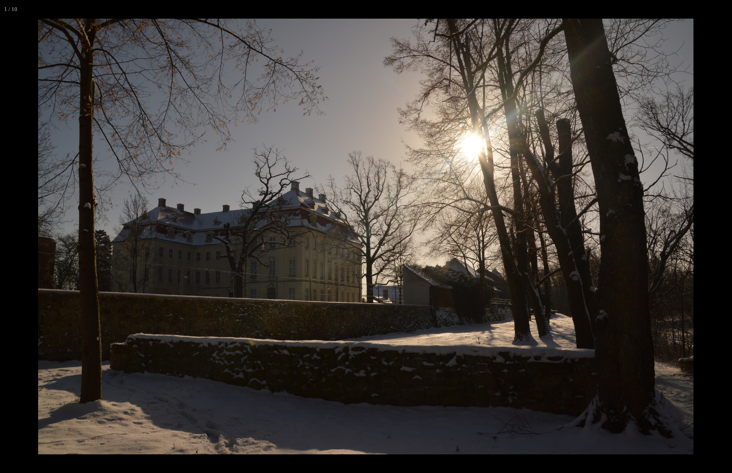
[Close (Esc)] (722, 9)
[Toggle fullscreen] (685, 9)
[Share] (704, 9)
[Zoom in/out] (666, 9)
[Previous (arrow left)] (15, 237)
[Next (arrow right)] (717, 237)
